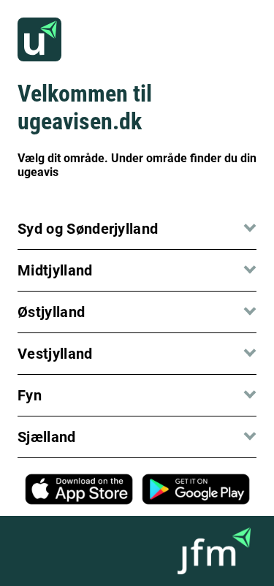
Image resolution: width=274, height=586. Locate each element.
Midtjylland (55, 270)
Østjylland (51, 312)
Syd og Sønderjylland (88, 228)
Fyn (30, 395)
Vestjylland (55, 353)
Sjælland (47, 437)
